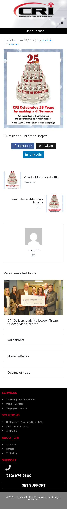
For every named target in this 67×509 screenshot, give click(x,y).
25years (13, 44)
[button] (62, 22)
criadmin (47, 40)
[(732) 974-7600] (8, 468)
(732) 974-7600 (18, 475)
